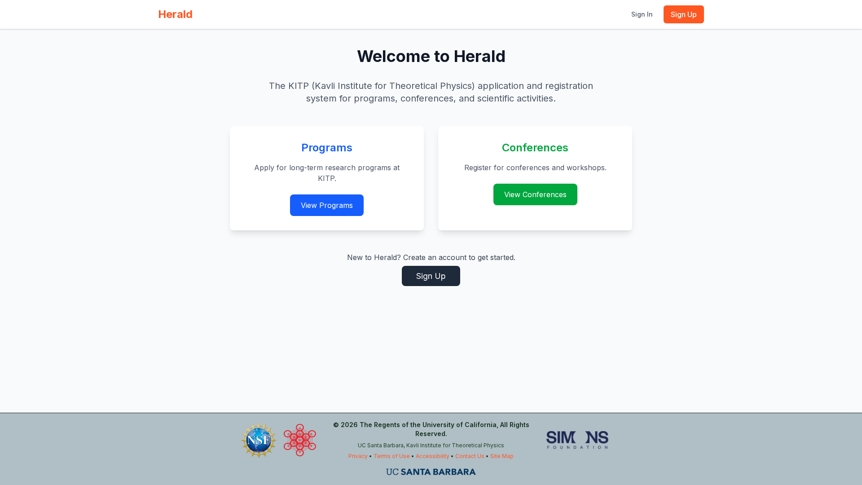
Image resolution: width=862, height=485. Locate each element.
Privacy (358, 456)
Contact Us (469, 456)
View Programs (327, 205)
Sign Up (684, 14)
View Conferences (535, 194)
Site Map (502, 456)
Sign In (642, 14)
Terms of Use (392, 456)
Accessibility (432, 456)
